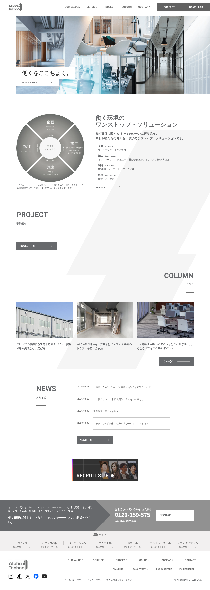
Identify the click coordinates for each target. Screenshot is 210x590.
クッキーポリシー (96, 580)
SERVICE (92, 7)
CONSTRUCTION (141, 569)
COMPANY (144, 7)
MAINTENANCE (187, 569)
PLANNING (118, 569)
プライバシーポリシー (75, 580)
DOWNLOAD (196, 7)
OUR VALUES (72, 7)
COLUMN (127, 7)
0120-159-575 (132, 515)
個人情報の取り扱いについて (120, 580)
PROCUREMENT (164, 569)
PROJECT (109, 7)
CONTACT (169, 7)
